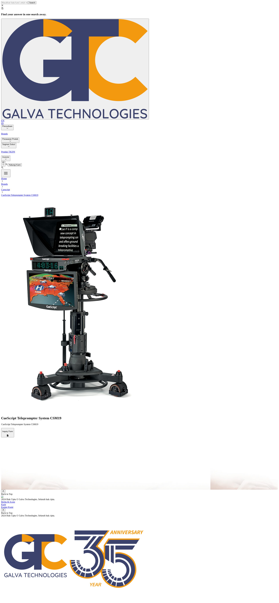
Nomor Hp (13, 482)
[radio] (7, 480)
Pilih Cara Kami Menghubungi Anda (22, 477)
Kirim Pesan (12, 488)
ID (2, 123)
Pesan (8, 467)
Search (32, 3)
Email (10, 480)
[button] (5, 173)
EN (2, 120)
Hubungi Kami (15, 165)
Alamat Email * (13, 458)
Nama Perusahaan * (15, 455)
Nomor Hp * (11, 461)
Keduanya (12, 485)
